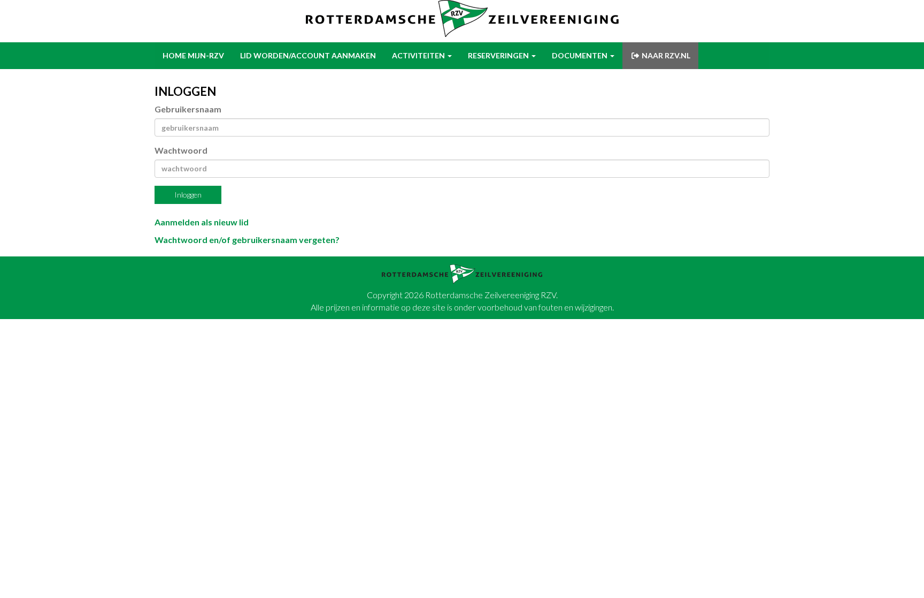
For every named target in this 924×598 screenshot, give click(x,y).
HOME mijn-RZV (193, 55)
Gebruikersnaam (188, 109)
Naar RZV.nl (665, 55)
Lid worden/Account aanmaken (308, 55)
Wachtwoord (181, 150)
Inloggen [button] (188, 194)
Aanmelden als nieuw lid (202, 222)
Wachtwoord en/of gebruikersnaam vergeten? (247, 239)
